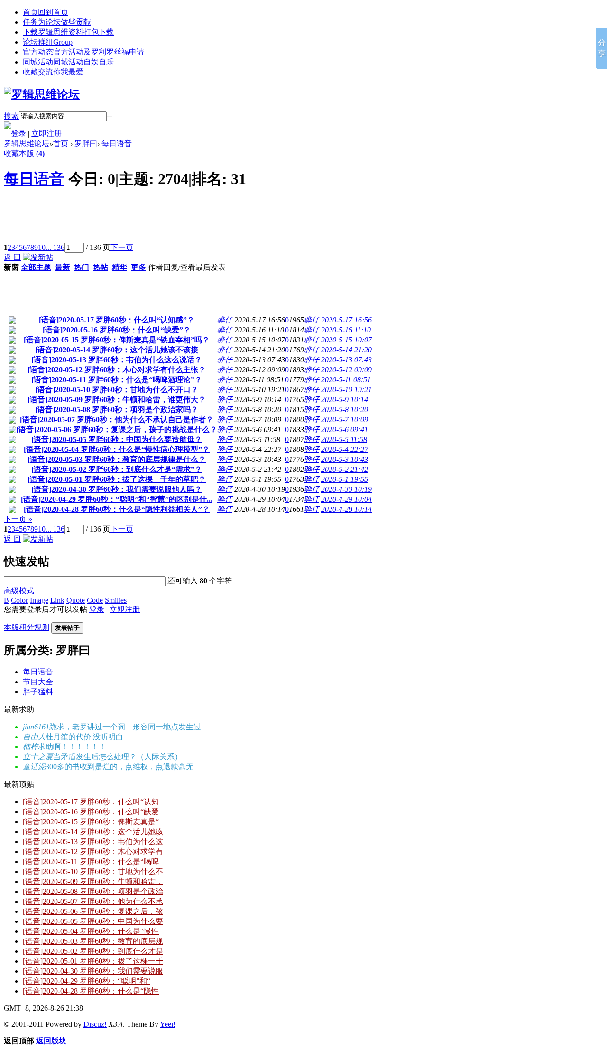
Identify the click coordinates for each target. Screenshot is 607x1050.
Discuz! (95, 1024)
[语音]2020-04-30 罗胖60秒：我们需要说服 (93, 971)
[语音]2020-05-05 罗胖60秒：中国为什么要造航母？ (116, 439)
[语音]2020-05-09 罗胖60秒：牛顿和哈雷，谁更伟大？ (117, 400)
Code (95, 600)
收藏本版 (24, 153)
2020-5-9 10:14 (344, 400)
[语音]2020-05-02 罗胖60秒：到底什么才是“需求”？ (116, 469)
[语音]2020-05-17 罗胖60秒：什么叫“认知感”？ (116, 320)
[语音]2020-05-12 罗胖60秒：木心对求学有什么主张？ (117, 370)
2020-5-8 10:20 (344, 409)
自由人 (34, 737)
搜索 (11, 116)
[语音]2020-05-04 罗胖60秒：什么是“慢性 (91, 931)
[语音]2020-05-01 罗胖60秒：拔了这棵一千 (93, 961)
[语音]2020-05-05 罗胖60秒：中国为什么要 (93, 921)
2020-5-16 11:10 (346, 330)
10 (42, 247)
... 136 (55, 247)
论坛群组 (48, 42)
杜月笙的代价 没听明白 (84, 737)
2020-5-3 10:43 (344, 459)
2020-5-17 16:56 (346, 320)
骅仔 (224, 320)
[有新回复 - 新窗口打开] (12, 321)
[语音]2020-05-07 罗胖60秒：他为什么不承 (93, 901)
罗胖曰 (85, 143)
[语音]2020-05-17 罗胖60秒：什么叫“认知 (91, 802)
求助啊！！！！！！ (72, 747)
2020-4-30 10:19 (346, 489)
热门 (81, 267)
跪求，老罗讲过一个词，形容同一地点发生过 (125, 727)
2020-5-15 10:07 (346, 340)
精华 (119, 267)
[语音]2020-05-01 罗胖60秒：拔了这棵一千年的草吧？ (117, 479)
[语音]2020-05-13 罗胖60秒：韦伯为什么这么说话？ (116, 360)
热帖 (100, 267)
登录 (18, 133)
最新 (62, 267)
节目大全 (38, 682)
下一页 (121, 247)
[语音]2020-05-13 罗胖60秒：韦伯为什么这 (93, 842)
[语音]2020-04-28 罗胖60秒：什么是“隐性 (91, 991)
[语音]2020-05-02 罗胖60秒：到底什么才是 (93, 951)
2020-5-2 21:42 (344, 469)
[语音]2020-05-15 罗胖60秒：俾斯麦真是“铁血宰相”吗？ (117, 340)
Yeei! (167, 1024)
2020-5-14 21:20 (346, 350)
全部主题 (36, 267)
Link (57, 600)
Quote (75, 600)
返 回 (12, 257)
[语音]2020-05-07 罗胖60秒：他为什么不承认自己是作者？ (116, 419)
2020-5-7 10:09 (344, 419)
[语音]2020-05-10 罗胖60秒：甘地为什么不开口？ (116, 390)
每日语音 (116, 143)
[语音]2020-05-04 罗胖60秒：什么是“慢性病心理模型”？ (117, 449)
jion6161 (36, 727)
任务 (57, 22)
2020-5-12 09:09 (346, 370)
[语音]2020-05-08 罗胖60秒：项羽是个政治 (93, 891)
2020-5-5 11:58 (344, 439)
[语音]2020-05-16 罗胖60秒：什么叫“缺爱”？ (117, 330)
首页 (45, 12)
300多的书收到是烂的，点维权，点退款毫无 (119, 767)
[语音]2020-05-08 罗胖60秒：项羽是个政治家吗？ (116, 409)
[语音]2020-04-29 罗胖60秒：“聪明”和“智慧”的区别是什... (116, 499)
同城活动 (68, 62)
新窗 (11, 267)
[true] (109, 116)
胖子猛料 (38, 692)
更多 (138, 267)
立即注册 (46, 133)
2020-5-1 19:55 (344, 479)
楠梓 (30, 747)
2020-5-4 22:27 (344, 449)
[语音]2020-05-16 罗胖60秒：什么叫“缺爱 (91, 812)
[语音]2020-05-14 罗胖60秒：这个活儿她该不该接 (116, 350)
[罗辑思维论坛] (42, 94)
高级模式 (19, 591)
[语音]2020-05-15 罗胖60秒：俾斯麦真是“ (91, 822)
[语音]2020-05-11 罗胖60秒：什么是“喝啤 (91, 861)
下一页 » (18, 519)
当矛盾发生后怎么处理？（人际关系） (117, 757)
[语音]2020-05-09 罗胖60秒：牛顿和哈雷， (93, 881)
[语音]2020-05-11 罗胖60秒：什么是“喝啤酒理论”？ (116, 380)
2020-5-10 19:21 (346, 390)
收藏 (53, 72)
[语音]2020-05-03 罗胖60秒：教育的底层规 (93, 941)
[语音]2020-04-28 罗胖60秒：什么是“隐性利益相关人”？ (117, 509)
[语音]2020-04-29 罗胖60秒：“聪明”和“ (86, 981)
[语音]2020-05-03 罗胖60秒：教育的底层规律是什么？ (117, 459)
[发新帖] (38, 257)
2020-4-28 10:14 (346, 509)
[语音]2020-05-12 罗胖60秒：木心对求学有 (93, 851)
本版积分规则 (26, 627)
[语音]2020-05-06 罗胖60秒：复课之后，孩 (93, 911)
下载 (68, 32)
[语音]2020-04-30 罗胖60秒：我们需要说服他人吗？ (116, 489)
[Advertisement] (176, 221)
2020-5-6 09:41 (344, 429)
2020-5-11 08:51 (346, 380)
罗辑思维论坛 (26, 143)
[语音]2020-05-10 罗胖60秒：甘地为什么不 (93, 871)
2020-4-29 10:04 (346, 499)
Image (39, 600)
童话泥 (34, 767)
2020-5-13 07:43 (346, 360)
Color (19, 600)
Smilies (116, 600)
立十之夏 (38, 757)
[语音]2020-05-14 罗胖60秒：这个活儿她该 (93, 832)
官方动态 (83, 52)
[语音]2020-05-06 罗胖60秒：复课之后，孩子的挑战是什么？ (116, 429)
